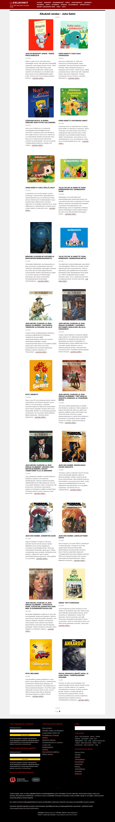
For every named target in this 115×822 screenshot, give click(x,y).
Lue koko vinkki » (38, 78)
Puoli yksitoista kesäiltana (50, 752)
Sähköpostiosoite (16, 728)
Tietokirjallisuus (80, 759)
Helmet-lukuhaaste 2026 (46, 6)
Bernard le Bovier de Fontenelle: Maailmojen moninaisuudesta (39, 257)
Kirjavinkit (20, 2)
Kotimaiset (78, 771)
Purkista (45, 738)
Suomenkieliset (58, 2)
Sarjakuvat (78, 774)
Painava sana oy (49, 812)
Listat (48, 4)
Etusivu (39, 2)
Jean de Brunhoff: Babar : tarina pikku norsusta (39, 54)
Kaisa (91, 738)
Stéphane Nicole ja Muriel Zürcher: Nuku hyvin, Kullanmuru (40, 121)
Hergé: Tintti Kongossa (69, 603)
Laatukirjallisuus (80, 769)
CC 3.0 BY (73, 814)
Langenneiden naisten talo (51, 733)
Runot (67, 2)
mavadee (52, 814)
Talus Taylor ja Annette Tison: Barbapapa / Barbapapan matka (72, 257)
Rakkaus (77, 766)
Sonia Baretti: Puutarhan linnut (73, 121)
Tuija (96, 745)
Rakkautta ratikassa (48, 740)
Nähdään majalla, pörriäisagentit (53, 730)
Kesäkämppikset (47, 747)
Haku (58, 6)
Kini (85, 740)
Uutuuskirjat (73, 4)
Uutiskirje (55, 4)
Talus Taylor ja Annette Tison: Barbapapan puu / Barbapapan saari (72, 189)
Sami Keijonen (72, 812)
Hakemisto (88, 2)
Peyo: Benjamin (32, 673)
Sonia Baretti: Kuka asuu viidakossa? (70, 54)
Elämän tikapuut (47, 754)
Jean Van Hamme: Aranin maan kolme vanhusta (72, 466)
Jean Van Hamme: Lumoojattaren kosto (73, 537)
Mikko (95, 743)
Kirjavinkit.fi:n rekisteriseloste (23, 744)
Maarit (78, 743)
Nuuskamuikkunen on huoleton (52, 742)
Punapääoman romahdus (50, 735)
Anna (76, 736)
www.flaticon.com (63, 814)
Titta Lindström (89, 745)
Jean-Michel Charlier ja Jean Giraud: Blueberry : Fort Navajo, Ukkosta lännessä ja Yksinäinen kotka (73, 397)
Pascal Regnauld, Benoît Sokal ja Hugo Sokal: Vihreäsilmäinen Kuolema (73, 675)
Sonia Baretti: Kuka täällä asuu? (40, 188)
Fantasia (77, 755)
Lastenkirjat (79, 764)
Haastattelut (85, 4)
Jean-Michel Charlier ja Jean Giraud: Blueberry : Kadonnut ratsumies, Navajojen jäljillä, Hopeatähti (72, 326)
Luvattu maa (46, 745)
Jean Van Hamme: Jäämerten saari (40, 536)
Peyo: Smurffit (31, 394)
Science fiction (80, 752)
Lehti (64, 6)
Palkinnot (40, 4)
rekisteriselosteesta (32, 808)
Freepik (44, 814)
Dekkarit (77, 757)
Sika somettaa (47, 728)
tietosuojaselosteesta (17, 808)
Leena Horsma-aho (98, 740)
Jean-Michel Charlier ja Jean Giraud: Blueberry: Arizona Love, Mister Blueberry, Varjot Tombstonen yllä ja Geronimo (39, 468)
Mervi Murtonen (86, 743)
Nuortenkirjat (77, 2)
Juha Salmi (84, 738)
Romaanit (47, 2)
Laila (89, 740)
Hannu (92, 736)
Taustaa (64, 4)
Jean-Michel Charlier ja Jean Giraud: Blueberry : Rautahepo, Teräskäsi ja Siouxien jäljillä (38, 325)
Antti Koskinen (84, 736)
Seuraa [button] (36, 779)
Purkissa (45, 749)
